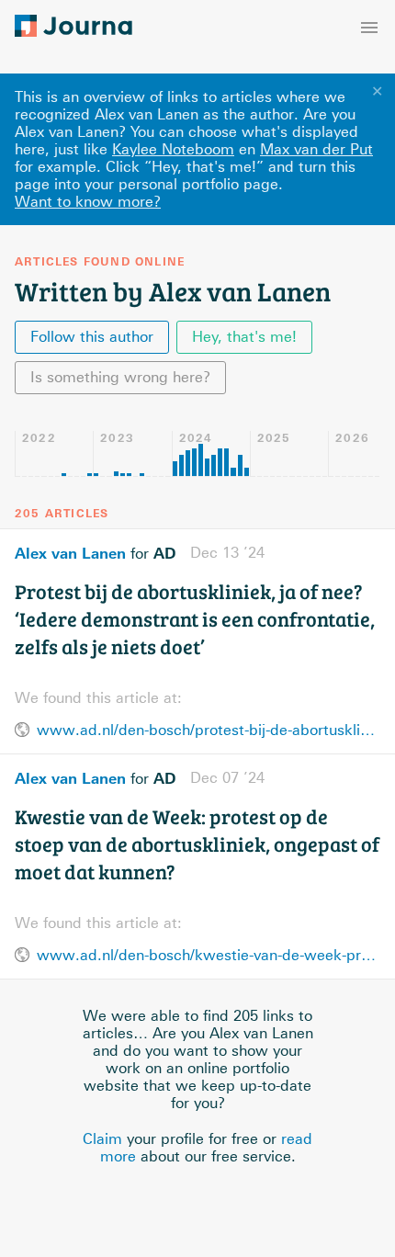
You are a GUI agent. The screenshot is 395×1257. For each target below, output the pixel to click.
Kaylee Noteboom (173, 149)
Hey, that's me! (244, 336)
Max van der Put (316, 149)
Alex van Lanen (70, 553)
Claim (102, 1139)
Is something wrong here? (120, 377)
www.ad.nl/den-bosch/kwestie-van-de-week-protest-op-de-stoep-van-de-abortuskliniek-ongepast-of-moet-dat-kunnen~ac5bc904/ (208, 955)
